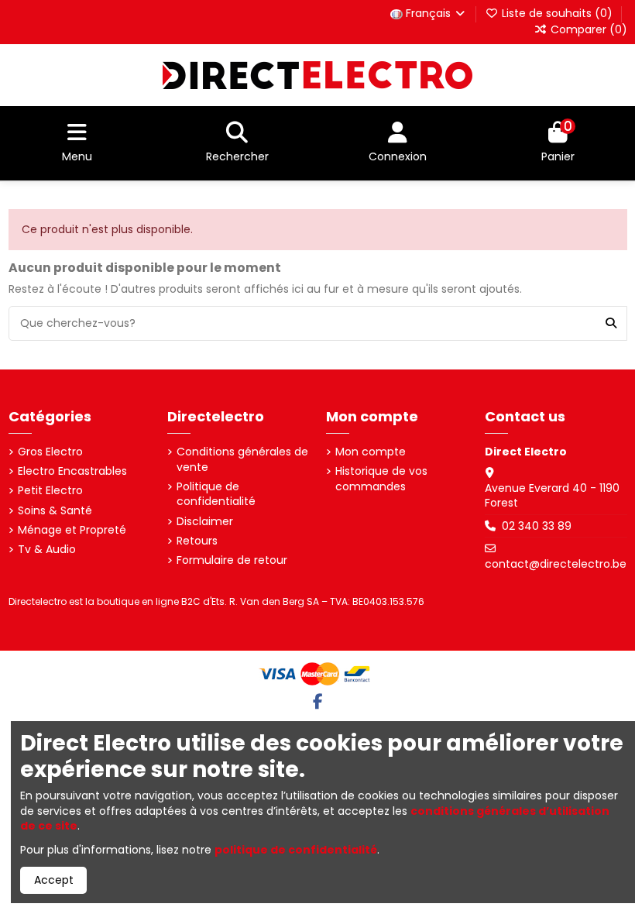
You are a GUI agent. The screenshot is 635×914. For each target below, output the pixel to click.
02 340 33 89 (537, 526)
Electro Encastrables (72, 471)
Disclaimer (205, 521)
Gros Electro (50, 452)
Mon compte (370, 452)
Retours (197, 541)
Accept (54, 880)
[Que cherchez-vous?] (611, 323)
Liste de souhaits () (557, 13)
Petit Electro (50, 490)
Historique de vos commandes (381, 479)
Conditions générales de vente (242, 460)
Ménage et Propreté (72, 530)
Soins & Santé (55, 510)
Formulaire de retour (232, 560)
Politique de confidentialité (216, 494)
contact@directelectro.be (555, 564)
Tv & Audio (47, 549)
